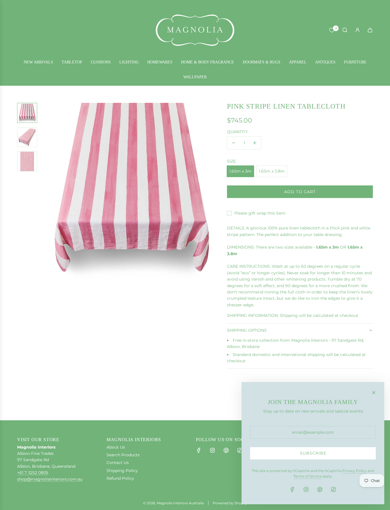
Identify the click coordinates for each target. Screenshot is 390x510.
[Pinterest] (226, 450)
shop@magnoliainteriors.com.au (50, 479)
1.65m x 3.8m (272, 171)
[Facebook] (198, 450)
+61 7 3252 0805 (32, 472)
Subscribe (313, 453)
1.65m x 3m (240, 171)
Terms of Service (307, 476)
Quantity (237, 131)
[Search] (345, 30)
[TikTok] (240, 450)
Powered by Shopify (230, 503)
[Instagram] (212, 450)
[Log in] (357, 30)
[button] (46, 192)
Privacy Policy (354, 471)
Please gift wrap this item (260, 213)
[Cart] (370, 30)
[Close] (373, 392)
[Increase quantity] (254, 143)
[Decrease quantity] (233, 143)
